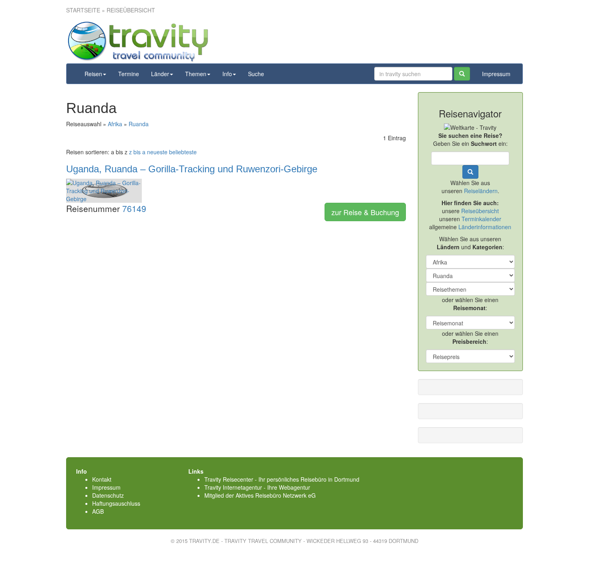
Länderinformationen (484, 227)
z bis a (137, 152)
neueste (157, 152)
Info (227, 74)
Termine (128, 74)
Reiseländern (481, 191)
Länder (160, 74)
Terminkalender (481, 219)
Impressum (496, 74)
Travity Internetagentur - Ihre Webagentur (257, 487)
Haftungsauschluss (116, 503)
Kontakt (101, 479)
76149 (134, 208)
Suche (256, 74)
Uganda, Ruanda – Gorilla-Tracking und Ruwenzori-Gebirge (191, 168)
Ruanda (139, 124)
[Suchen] (462, 74)
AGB (98, 511)
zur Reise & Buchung (365, 212)
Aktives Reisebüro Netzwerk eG (276, 495)
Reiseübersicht (480, 211)
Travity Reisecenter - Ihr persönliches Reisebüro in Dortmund (281, 479)
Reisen (93, 74)
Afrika (115, 124)
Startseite (83, 10)
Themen (195, 74)
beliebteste (183, 152)
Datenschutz (108, 495)
